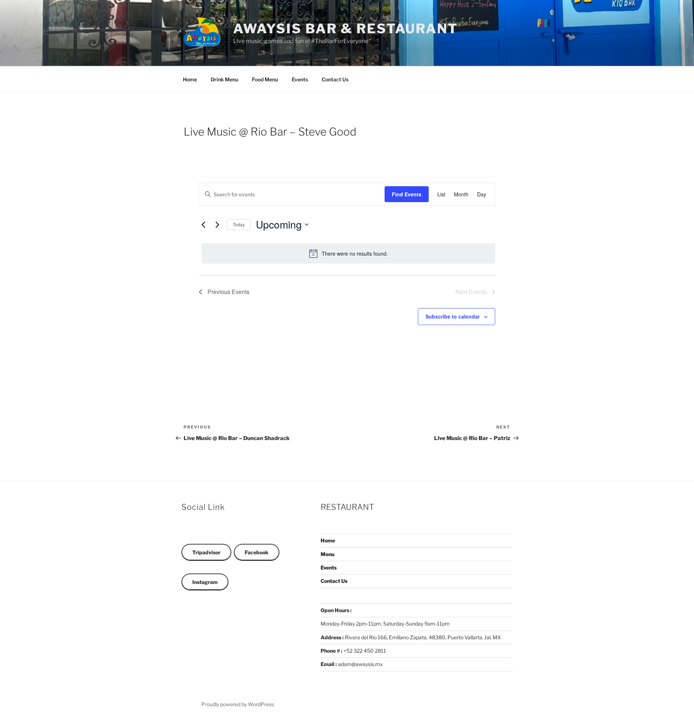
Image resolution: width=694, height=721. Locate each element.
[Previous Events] (203, 224)
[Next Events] (217, 224)
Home (190, 79)
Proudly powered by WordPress (237, 704)
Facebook (257, 552)
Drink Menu (224, 79)
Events (300, 79)
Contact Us (335, 79)
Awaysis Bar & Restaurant (345, 29)
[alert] (348, 253)
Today (239, 224)
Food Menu (265, 79)
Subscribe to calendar (452, 316)
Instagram (205, 582)
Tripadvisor (206, 552)
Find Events (406, 194)
